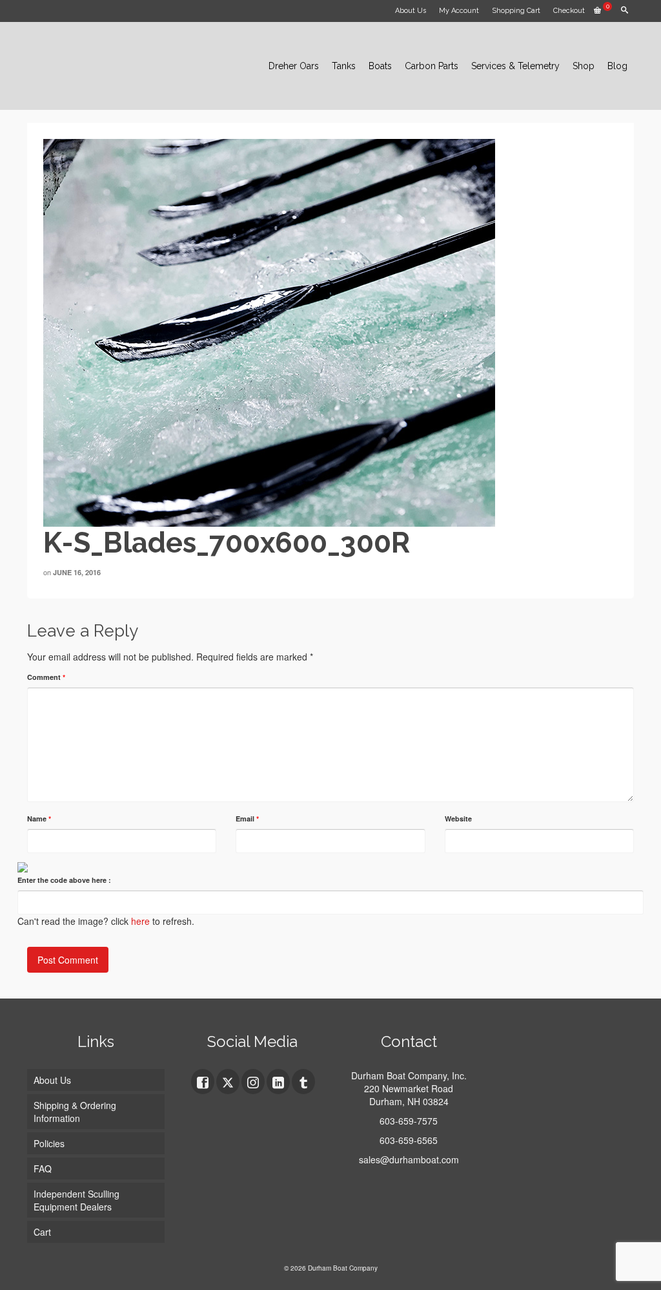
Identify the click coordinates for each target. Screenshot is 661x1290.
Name (39, 818)
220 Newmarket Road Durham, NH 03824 (408, 1095)
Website (458, 818)
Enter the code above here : (64, 880)
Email (247, 818)
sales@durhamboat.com (409, 1159)
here (140, 921)
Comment (46, 677)
